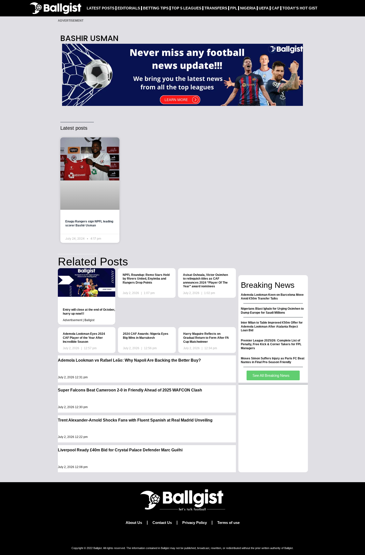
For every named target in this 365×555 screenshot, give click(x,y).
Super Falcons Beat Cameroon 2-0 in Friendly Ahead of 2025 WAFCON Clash (130, 390)
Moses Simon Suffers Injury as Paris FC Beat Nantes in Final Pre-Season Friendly (272, 360)
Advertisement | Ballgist (78, 320)
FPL (233, 8)
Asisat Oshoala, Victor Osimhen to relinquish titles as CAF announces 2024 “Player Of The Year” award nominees (205, 280)
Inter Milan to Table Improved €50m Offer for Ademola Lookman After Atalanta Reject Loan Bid (272, 326)
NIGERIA (248, 8)
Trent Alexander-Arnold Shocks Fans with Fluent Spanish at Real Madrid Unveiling (135, 420)
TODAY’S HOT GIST (299, 8)
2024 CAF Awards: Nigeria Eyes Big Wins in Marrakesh (145, 336)
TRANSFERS (215, 8)
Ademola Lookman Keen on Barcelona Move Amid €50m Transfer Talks (272, 296)
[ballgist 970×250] (182, 74)
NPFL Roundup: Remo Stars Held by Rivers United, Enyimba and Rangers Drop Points (146, 278)
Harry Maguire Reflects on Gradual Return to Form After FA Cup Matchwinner (206, 337)
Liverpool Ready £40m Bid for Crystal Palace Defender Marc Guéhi (120, 450)
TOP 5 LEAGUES (186, 8)
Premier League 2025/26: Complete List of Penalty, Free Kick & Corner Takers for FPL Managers (271, 344)
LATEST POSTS (100, 8)
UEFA (264, 8)
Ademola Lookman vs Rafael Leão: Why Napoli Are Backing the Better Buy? (129, 360)
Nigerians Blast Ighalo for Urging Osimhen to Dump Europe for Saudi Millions (272, 310)
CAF (275, 8)
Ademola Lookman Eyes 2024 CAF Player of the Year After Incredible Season (84, 337)
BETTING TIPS (156, 8)
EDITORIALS (128, 8)
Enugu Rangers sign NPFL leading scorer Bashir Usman (89, 223)
